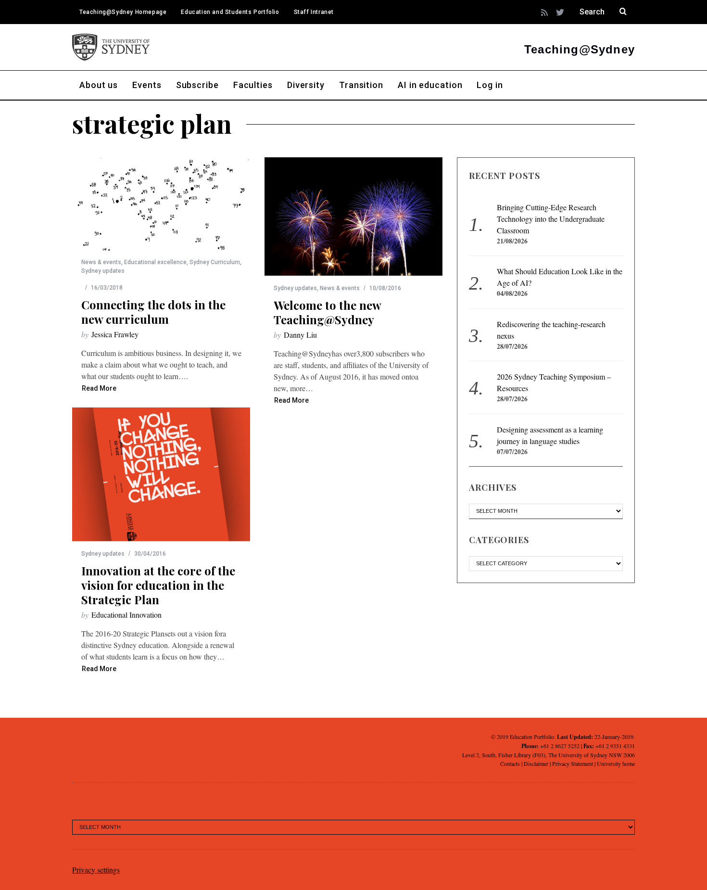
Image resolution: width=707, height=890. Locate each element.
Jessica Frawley (115, 334)
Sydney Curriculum (214, 262)
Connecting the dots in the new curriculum (153, 312)
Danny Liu (300, 335)
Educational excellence (155, 262)
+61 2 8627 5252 (560, 746)
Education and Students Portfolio (230, 12)
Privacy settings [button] (96, 870)
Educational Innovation (126, 615)
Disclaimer (536, 763)
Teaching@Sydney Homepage (122, 12)
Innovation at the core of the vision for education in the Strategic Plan (158, 585)
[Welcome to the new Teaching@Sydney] (353, 216)
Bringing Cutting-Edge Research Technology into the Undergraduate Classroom (551, 218)
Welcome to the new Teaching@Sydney (327, 312)
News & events (101, 262)
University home (616, 763)
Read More (99, 388)
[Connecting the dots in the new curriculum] (161, 204)
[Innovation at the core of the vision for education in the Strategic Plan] (161, 474)
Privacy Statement (572, 763)
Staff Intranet (314, 12)
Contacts (510, 763)
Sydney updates (103, 270)
